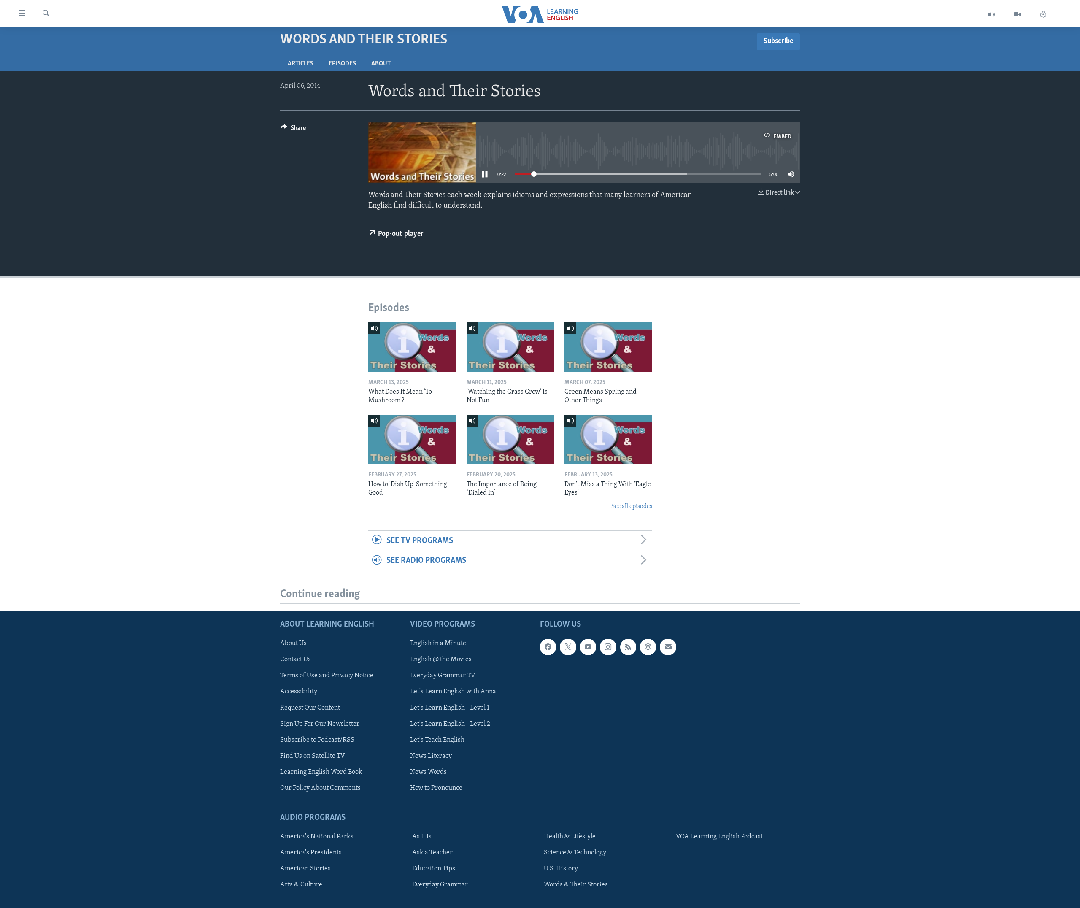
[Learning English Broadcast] (991, 14)
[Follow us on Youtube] (588, 647)
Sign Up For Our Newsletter (319, 723)
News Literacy (431, 755)
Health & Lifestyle (570, 836)
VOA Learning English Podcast (719, 836)
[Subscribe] (668, 647)
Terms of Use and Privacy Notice (326, 675)
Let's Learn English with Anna (453, 691)
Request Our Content (310, 707)
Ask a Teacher (432, 852)
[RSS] (628, 647)
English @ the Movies (441, 659)
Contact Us (295, 659)
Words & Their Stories (576, 884)
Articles (300, 63)
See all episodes (631, 506)
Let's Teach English (437, 739)
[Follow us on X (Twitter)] (568, 647)
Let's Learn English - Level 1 (449, 707)
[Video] (1017, 14)
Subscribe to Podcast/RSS (317, 739)
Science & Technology (575, 852)
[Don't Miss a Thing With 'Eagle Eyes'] (608, 439)
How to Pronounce (436, 787)
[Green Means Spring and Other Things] (608, 347)
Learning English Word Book (321, 771)
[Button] (293, 130)
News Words (428, 771)
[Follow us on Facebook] (548, 647)
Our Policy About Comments (320, 787)
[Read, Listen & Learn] (1043, 14)
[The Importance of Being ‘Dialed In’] (510, 439)
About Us (293, 643)
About (381, 63)
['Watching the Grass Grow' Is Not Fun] (510, 347)
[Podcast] (648, 647)
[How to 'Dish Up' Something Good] (412, 439)
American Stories (305, 868)
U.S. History (561, 868)
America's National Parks (317, 836)
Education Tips (433, 868)
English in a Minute (438, 643)
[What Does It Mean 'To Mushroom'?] (412, 347)
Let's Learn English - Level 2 (450, 723)
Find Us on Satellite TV (312, 755)
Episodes (342, 63)
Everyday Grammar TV (442, 675)
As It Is (422, 836)
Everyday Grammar (440, 884)
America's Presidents (311, 852)
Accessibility (298, 691)
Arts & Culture (301, 884)
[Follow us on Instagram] (608, 647)
